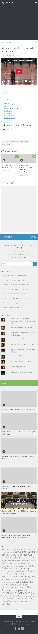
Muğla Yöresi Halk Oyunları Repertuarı (14, 307)
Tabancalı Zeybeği (10, 587)
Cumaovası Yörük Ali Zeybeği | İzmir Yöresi (24, 372)
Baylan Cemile (10, 552)
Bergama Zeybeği (13, 555)
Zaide (11, 599)
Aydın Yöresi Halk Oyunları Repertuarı (14, 276)
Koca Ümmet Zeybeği (14, 571)
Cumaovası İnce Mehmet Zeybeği (16, 561)
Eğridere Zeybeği (26, 563)
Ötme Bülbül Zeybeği (20, 601)
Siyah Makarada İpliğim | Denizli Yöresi (22, 344)
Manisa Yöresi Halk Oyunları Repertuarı (15, 303)
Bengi (4, 554)
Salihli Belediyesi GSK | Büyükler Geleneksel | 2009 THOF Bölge (18, 457)
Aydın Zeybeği (27, 549)
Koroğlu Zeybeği (27, 571)
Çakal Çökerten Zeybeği (11, 108)
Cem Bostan (7, 55)
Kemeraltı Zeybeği (15, 569)
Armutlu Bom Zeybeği (8, 549)
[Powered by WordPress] (12, 624)
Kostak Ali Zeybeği (6, 574)
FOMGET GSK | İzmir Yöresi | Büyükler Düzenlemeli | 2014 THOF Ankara (18, 433)
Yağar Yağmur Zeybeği (11, 596)
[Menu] (35, 2)
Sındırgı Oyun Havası (18, 584)
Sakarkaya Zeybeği (19, 579)
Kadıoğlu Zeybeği (9, 115)
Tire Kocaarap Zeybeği (16, 588)
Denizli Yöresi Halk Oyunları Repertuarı (15, 289)
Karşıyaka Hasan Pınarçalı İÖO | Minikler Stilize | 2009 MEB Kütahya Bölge (25, 168)
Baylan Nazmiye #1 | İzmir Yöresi (21, 361)
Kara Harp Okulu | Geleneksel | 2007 (6, 166)
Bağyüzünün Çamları (24, 552)
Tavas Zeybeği (22, 588)
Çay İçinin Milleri (9, 113)
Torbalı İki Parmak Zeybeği (16, 593)
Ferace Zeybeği (6, 565)
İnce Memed (8, 111)
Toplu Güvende (24, 590)
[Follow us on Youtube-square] (35, 237)
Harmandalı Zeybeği (20, 566)
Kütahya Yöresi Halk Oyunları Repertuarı (15, 298)
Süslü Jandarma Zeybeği (17, 583)
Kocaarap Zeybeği (9, 104)
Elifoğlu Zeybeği (16, 563)
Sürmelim (7, 106)
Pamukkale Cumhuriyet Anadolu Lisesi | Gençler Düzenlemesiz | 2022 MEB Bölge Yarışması (16, 536)
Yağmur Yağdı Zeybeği (26, 595)
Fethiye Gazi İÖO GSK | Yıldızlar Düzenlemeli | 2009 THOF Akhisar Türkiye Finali (23, 321)
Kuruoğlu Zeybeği (18, 573)
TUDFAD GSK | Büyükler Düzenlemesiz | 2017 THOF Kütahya (17, 487)
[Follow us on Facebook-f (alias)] (29, 237)
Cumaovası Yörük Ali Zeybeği (16, 556)
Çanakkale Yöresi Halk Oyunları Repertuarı (16, 285)
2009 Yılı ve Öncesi (7, 43)
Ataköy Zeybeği (19, 549)
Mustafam (8, 576)
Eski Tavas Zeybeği (10, 118)
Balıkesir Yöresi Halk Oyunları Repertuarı (15, 280)
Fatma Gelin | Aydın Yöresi (19, 367)
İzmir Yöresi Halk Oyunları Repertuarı (14, 294)
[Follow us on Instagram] (32, 237)
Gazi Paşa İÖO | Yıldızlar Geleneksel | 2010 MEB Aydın (17, 409)
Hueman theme (29, 624)
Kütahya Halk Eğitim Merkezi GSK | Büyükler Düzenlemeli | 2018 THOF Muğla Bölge (18, 512)
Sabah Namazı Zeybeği (20, 576)
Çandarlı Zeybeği (18, 598)
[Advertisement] (19, 20)
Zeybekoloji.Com (7, 2)
